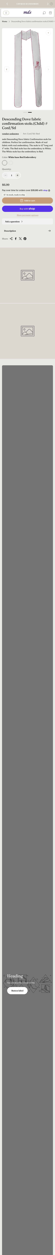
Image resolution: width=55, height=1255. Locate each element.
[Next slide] (47, 3)
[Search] (44, 13)
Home (4, 21)
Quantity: (6, 169)
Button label (17, 990)
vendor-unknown (10, 133)
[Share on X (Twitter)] (20, 238)
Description (10, 231)
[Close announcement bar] (51, 3)
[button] (25, 112)
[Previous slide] (7, 3)
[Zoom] (48, 32)
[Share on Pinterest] (24, 238)
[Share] (11, 238)
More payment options (27, 215)
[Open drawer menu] (6, 13)
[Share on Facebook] (15, 238)
